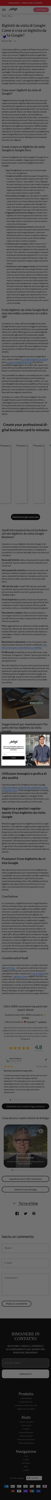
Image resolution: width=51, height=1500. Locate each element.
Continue (13, 757)
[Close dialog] (48, 736)
